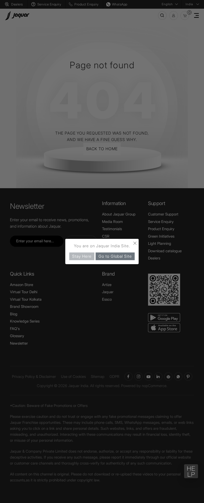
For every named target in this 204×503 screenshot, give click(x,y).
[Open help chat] (191, 471)
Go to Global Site (115, 256)
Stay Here (81, 256)
